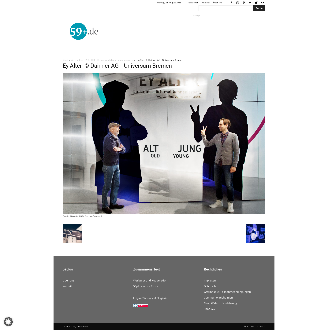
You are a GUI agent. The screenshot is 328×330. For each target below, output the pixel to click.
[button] (8, 321)
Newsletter (193, 2)
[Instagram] (237, 2)
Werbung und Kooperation (150, 280)
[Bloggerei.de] (140, 306)
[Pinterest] (244, 2)
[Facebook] (231, 2)
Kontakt (206, 2)
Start (65, 60)
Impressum (211, 280)
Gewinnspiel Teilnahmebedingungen (227, 292)
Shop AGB (210, 309)
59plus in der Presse (146, 286)
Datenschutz (212, 286)
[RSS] (250, 2)
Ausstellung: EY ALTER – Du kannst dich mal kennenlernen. (102, 60)
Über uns (217, 2)
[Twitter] (256, 2)
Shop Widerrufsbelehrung (220, 303)
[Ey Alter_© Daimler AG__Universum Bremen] (164, 212)
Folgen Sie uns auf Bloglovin (150, 298)
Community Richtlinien (218, 297)
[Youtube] (262, 2)
